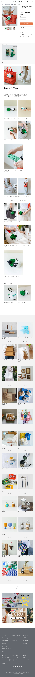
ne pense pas (14, 640)
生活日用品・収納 (5, 640)
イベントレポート (25, 643)
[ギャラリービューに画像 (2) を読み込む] (8, 28)
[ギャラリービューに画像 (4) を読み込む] (14, 28)
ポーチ (12, 4)
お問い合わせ (14, 660)
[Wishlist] (31, 1)
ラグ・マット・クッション (6, 637)
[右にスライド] (16, 29)
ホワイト (22, 12)
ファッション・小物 (7, 4)
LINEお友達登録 (25, 657)
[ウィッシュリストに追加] (4, 59)
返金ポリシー (14, 672)
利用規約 (24, 672)
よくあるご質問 (14, 659)
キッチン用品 (4, 643)
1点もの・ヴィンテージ (5, 649)
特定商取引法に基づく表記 (16, 673)
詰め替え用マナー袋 (19, 173)
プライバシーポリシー (19, 672)
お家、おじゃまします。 (26, 640)
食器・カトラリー (5, 641)
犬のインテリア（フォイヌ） (6, 648)
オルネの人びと (25, 646)
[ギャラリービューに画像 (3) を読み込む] (11, 28)
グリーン (27, 12)
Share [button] (22, 39)
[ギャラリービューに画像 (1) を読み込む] (6, 28)
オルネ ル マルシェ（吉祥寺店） (6, 661)
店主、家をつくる (25, 638)
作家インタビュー (25, 645)
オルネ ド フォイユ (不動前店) (6, 659)
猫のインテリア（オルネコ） (6, 646)
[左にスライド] (3, 29)
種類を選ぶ (9, 341)
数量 (20, 16)
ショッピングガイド (15, 657)
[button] (2, 1)
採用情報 (3, 663)
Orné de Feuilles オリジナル (16, 635)
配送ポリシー (27, 672)
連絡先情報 (21, 673)
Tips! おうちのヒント (26, 635)
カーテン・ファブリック (6, 638)
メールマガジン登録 (26, 659)
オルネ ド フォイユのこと (6, 657)
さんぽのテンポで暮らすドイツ (27, 641)
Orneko (13, 637)
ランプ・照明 (4, 635)
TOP (2, 4)
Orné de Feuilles (10, 672)
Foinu (13, 638)
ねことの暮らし (25, 637)
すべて (3, 651)
